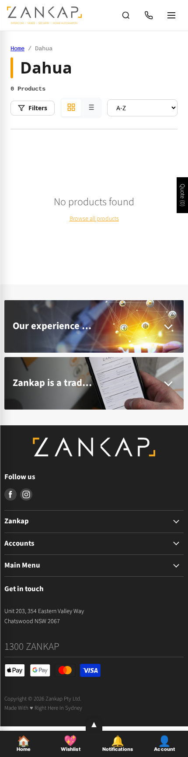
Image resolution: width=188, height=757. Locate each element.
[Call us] (148, 15)
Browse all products (94, 218)
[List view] (90, 107)
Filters (37, 108)
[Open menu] (171, 15)
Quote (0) (182, 195)
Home (17, 48)
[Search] (126, 15)
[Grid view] (71, 107)
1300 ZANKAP (31, 646)
